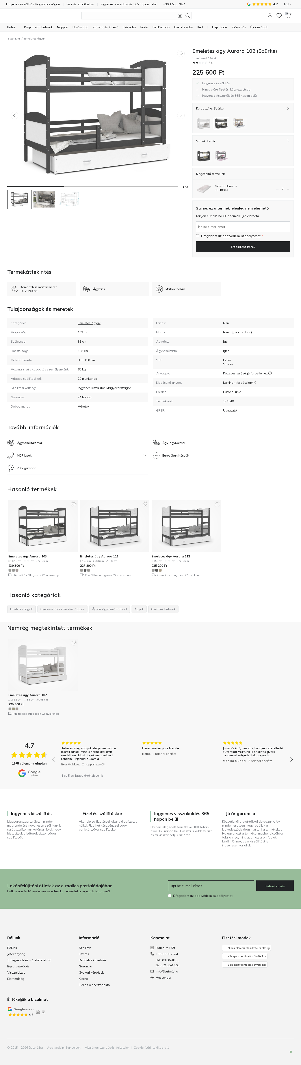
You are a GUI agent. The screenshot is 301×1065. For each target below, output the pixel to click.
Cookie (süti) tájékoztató (151, 1048)
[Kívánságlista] (279, 16)
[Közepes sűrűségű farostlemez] (270, 373)
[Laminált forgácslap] (254, 383)
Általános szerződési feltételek (107, 1048)
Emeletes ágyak (34, 38)
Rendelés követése (92, 960)
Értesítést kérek (243, 247)
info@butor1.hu (167, 971)
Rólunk (12, 948)
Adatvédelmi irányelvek (63, 1048)
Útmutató (230, 410)
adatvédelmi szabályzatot (241, 236)
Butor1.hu (14, 38)
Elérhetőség (15, 979)
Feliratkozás (275, 886)
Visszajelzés (16, 972)
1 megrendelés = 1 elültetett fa (29, 960)
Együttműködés (18, 966)
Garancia (85, 966)
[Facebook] (267, 1048)
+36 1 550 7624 (167, 954)
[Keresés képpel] (180, 15)
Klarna (83, 979)
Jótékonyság (16, 954)
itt (233, 332)
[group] (91, 756)
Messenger (163, 978)
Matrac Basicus (226, 186)
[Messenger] (287, 1055)
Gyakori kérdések (91, 972)
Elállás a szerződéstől (94, 985)
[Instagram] (275, 1048)
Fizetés (84, 954)
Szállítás (85, 948)
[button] (270, 15)
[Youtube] (282, 1048)
